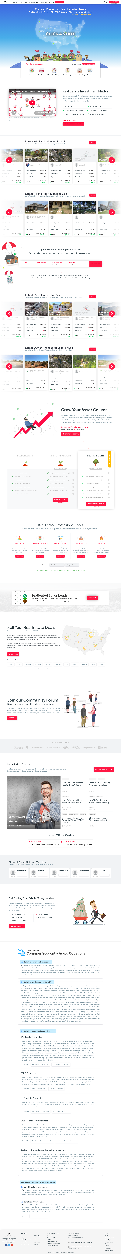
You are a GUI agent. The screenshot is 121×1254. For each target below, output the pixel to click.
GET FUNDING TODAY (16, 926)
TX (80, 160)
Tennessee (90, 668)
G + (12, 1245)
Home (15, 2)
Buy (21, 2)
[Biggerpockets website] (27, 748)
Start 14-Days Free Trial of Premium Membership (75, 278)
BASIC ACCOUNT (92, 124)
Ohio (66, 664)
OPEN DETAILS (60, 155)
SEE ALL (93, 143)
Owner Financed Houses (109, 1242)
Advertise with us (25, 1244)
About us (36, 1244)
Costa (32, 314)
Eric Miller (103, 870)
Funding (89, 75)
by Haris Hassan (66, 790)
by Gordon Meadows (94, 790)
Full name (23, 263)
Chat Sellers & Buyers (54, 75)
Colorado (57, 664)
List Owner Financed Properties (66, 1141)
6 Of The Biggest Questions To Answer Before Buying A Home (31, 819)
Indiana (19, 668)
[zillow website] (102, 747)
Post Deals (41, 75)
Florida (11, 664)
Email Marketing (80, 75)
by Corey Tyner (93, 825)
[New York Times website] (53, 747)
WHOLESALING (93, 779)
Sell (26, 2)
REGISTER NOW (95, 264)
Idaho (93, 664)
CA (85, 367)
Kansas (25, 668)
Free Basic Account (76, 64)
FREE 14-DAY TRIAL (60, 468)
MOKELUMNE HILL (104, 160)
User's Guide (37, 1242)
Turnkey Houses (109, 1250)
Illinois (101, 664)
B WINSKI (41, 870)
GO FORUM (12, 718)
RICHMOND (4, 213)
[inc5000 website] (66, 748)
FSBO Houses (108, 1246)
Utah (97, 668)
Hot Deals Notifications (52, 1245)
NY (57, 160)
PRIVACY (65, 1252)
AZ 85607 (101, 367)
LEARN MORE (60, 502)
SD (56, 213)
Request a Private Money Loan (39, 1216)
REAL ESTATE (13, 812)
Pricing (51, 2)
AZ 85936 (28, 367)
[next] (112, 160)
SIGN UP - (114, 2)
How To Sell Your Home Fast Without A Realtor (72, 783)
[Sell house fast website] (38, 747)
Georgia (28, 664)
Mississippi (11, 668)
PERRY (3, 314)
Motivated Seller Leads (49, 595)
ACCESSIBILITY (71, 1252)
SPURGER (77, 160)
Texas (19, 664)
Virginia (103, 668)
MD (59, 314)
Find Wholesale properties (40, 1064)
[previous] (9, 160)
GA (5, 314)
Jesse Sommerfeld (84, 870)
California (38, 664)
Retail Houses (108, 1248)
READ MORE (19, 556)
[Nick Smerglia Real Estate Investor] (13, 872)
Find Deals (32, 75)
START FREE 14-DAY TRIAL (60, 500)
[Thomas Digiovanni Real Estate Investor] (54, 872)
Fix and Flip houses (109, 1240)
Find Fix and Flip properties (40, 1111)
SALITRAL (28, 314)
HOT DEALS (101, 544)
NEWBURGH (53, 160)
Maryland (38, 668)
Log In (106, 2)
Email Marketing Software (53, 1243)
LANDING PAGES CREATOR (40, 544)
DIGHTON (4, 160)
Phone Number (57, 263)
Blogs (35, 1238)
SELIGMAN (4, 367)
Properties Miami (56, 1170)
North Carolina (80, 668)
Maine (31, 668)
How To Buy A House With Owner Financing (99, 801)
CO (31, 160)
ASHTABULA (102, 213)
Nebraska (63, 668)
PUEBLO (28, 160)
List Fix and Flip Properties (61, 1111)
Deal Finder (50, 1236)
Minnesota (54, 668)
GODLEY (28, 213)
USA (105, 314)
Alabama (84, 664)
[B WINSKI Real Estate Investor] (33, 872)
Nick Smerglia (21, 870)
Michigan (46, 668)
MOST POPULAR (110, 459)
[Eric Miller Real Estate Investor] (95, 872)
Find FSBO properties (38, 1088)
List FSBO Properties (56, 1088)
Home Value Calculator (57, 565)
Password (71, 263)
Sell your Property (25, 1242)
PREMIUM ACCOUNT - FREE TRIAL (73, 124)
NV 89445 (101, 314)
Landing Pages (67, 75)
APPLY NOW (92, 598)
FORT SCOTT (78, 213)
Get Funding (37, 1236)
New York (70, 668)
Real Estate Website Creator (52, 1238)
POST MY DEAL (13, 654)
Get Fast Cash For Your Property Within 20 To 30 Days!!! (73, 820)
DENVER (77, 314)
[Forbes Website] (18, 747)
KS (82, 213)
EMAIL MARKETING (81, 544)
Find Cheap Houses (107, 1234)
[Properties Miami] (89, 747)
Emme (13, 825)
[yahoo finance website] (75, 748)
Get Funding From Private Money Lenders (31, 898)
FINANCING (92, 796)
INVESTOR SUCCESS (73, 814)
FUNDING (65, 814)
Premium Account (88, 64)
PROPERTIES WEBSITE (60, 544)
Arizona (75, 664)
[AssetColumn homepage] (5, 2)
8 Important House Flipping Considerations (99, 818)
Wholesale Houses (109, 1237)
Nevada (48, 664)
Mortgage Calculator (72, 565)
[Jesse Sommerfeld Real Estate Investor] (75, 872)
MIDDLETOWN (54, 314)
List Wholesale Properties (61, 1064)
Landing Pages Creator (52, 1241)
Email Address (41, 263)
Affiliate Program (38, 1240)
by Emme (91, 807)
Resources (43, 2)
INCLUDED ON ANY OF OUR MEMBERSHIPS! (72, 570)
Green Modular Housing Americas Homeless (99, 783)
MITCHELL (53, 213)
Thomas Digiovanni (64, 870)
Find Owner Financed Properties (42, 1141)
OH (107, 213)
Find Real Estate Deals (26, 1240)
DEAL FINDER (19, 544)
